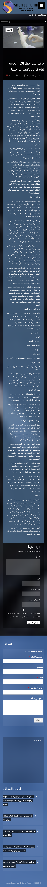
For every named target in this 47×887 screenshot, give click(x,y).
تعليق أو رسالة (36, 698)
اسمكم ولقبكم (36, 656)
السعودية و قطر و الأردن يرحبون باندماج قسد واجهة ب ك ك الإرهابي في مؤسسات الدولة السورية (17, 800)
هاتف (40, 677)
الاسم (38, 579)
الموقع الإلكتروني (34, 600)
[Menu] (41, 5)
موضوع (39, 667)
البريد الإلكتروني (35, 589)
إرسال (38, 720)
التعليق (38, 557)
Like (11, 75)
